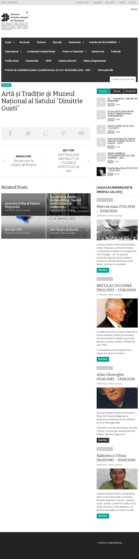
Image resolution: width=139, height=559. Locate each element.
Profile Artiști (11, 60)
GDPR (48, 60)
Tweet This (28, 133)
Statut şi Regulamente (94, 60)
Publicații (116, 51)
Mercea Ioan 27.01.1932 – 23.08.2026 (116, 208)
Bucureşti (6, 85)
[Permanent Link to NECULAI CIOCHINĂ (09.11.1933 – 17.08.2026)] (117, 313)
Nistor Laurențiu (115, 216)
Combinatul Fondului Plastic (41, 51)
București (25, 42)
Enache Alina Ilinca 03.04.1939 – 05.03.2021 (123, 169)
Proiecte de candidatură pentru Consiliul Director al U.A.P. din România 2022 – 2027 (47, 70)
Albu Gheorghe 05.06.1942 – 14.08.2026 (116, 376)
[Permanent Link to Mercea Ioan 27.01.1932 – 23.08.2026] (117, 229)
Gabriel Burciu (115, 543)
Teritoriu (41, 42)
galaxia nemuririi (105, 200)
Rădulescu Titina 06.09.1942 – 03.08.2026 (116, 457)
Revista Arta (98, 51)
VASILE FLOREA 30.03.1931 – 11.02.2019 (122, 127)
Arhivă (122, 2)
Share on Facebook (10, 133)
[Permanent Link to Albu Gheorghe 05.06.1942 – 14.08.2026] (117, 398)
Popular (103, 91)
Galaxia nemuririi (67, 60)
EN (132, 9)
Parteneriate (32, 60)
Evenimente (73, 43)
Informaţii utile (105, 70)
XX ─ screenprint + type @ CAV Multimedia (123, 99)
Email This (82, 133)
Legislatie (97, 2)
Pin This (64, 133)
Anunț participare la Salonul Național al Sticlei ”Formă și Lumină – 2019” (121, 141)
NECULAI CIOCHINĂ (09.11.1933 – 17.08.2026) (116, 287)
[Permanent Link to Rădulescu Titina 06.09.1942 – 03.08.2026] (117, 479)
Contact (132, 2)
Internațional (9, 52)
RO (136, 9)
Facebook (130, 91)
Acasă (6, 43)
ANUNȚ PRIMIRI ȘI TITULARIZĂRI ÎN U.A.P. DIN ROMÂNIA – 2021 (121, 155)
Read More (102, 270)
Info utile (109, 2)
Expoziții (57, 42)
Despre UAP (81, 2)
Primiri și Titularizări (71, 52)
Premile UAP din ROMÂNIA (101, 43)
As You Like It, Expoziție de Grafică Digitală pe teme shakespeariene (120, 113)
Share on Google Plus (46, 133)
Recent (116, 91)
